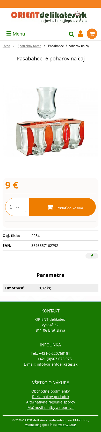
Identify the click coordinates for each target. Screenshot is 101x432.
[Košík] (92, 34)
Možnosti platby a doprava (50, 407)
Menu (18, 34)
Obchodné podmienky (50, 391)
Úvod (6, 46)
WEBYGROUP (67, 425)
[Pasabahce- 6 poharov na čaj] (50, 121)
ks (17, 207)
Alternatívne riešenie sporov (50, 402)
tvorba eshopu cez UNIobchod (68, 420)
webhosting (33, 425)
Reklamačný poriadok (50, 396)
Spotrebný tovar (29, 46)
